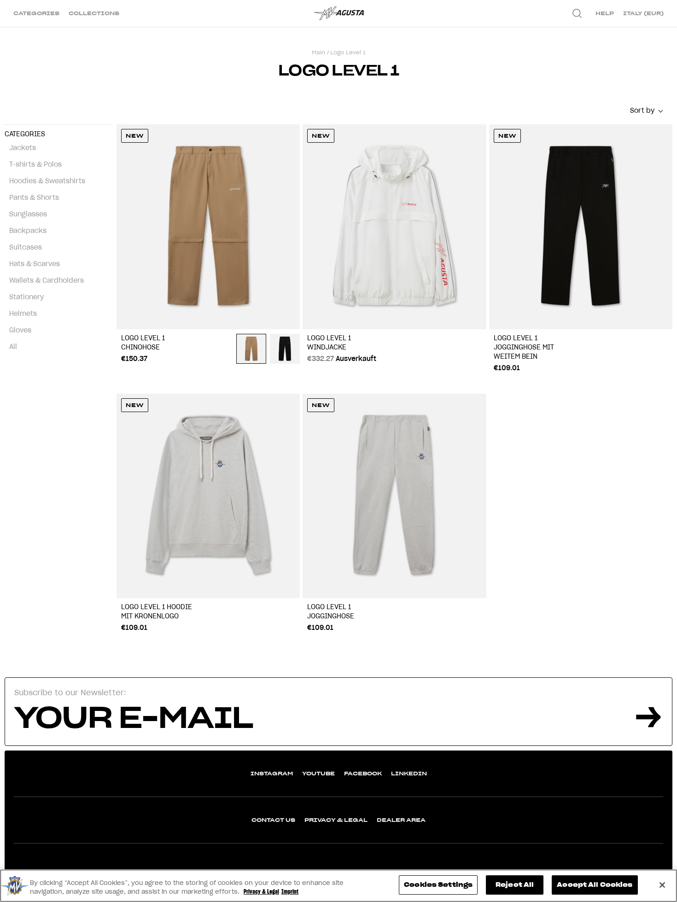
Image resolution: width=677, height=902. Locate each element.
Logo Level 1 (347, 52)
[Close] (662, 885)
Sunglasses (28, 214)
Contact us (273, 819)
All (13, 347)
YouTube (318, 773)
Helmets (23, 313)
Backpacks (28, 231)
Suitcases (25, 247)
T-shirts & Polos (35, 164)
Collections (94, 13)
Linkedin (409, 773)
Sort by (642, 110)
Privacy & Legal (336, 819)
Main (318, 52)
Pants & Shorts (34, 197)
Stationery (26, 297)
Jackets (22, 148)
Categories (36, 13)
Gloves (20, 330)
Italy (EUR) (643, 13)
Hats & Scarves (34, 264)
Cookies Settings (438, 885)
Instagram (272, 773)
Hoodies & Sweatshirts (47, 181)
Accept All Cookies (594, 885)
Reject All (515, 885)
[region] (338, 885)
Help (604, 13)
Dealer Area (401, 819)
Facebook (363, 773)
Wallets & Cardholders (46, 280)
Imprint (289, 892)
